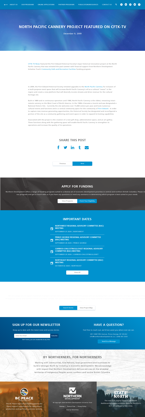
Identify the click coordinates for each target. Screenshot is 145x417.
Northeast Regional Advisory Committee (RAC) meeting (79, 261)
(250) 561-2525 (122, 336)
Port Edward (103, 108)
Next (82, 163)
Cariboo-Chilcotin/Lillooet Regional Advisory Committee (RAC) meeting (79, 250)
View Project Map (86, 308)
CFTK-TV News (34, 64)
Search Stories (68, 308)
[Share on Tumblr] (80, 148)
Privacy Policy (82, 406)
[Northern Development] (6, 4)
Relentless (75, 410)
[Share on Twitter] (65, 148)
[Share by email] (87, 148)
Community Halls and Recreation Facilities (59, 69)
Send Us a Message (109, 341)
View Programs (67, 201)
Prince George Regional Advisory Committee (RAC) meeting (78, 239)
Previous (63, 163)
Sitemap (62, 406)
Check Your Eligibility (87, 201)
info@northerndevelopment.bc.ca (102, 336)
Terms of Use (71, 406)
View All (77, 272)
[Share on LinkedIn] (72, 148)
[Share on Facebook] (58, 148)
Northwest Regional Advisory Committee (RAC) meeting (79, 227)
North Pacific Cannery (94, 87)
